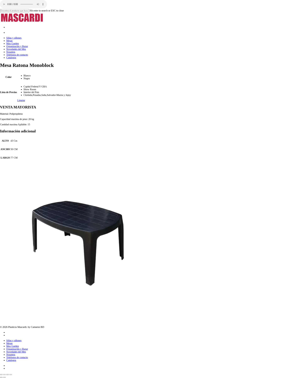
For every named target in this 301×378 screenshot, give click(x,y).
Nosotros (10, 354)
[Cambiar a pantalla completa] (4, 374)
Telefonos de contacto (17, 357)
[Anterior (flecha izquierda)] (1, 377)
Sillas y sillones (13, 340)
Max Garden (12, 346)
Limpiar (21, 100)
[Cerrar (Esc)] (10, 374)
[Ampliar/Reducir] (1, 374)
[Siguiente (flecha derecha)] (4, 377)
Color (8, 77)
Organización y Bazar (17, 349)
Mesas (9, 343)
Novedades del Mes (16, 351)
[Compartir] (7, 374)
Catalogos (11, 360)
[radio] (47, 75)
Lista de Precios (8, 92)
